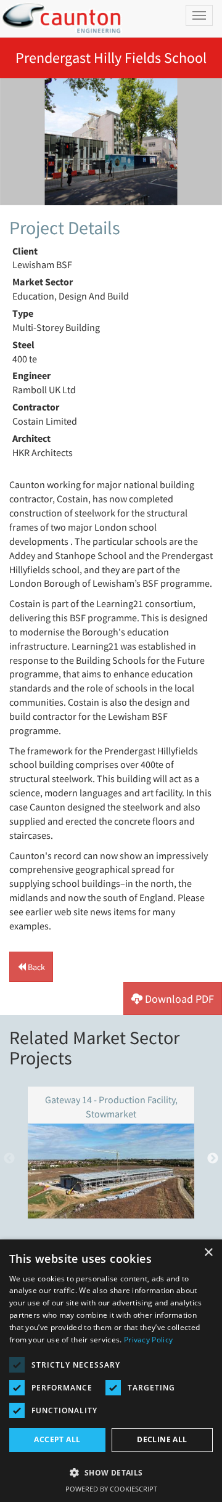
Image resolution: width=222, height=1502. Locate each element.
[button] (31, 967)
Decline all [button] (162, 1439)
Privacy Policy (148, 1339)
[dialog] (111, 1370)
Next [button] (213, 1159)
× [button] (208, 1252)
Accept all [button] (57, 1439)
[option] (111, 141)
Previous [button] (9, 1159)
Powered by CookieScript (111, 1488)
